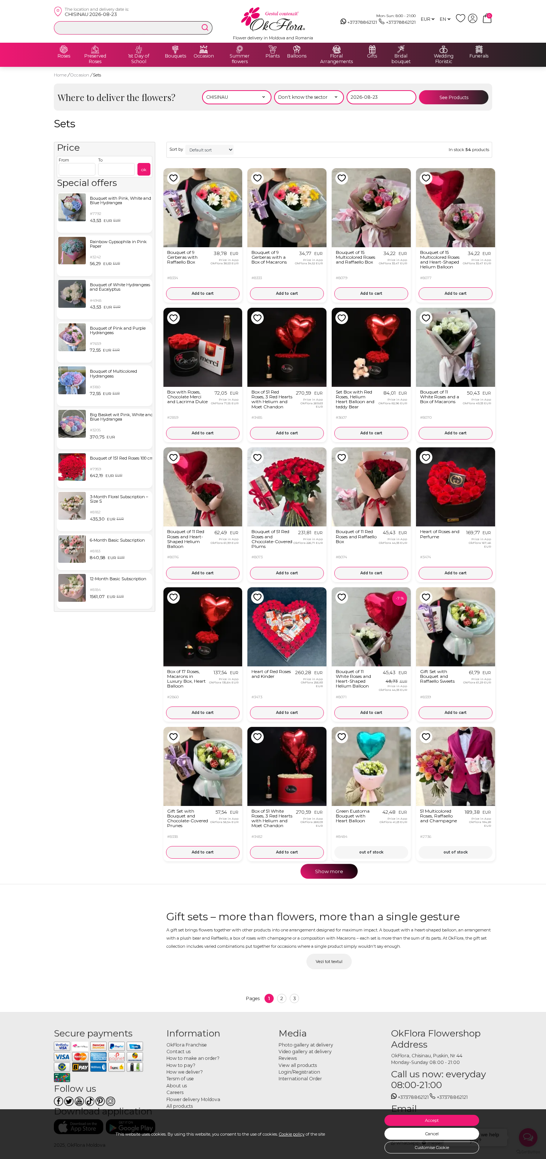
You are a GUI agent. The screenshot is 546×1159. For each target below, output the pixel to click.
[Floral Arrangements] (336, 49)
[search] (205, 27)
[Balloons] (297, 49)
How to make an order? (193, 1058)
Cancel (432, 1133)
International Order (300, 1078)
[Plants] (273, 49)
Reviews (288, 1058)
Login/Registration (299, 1072)
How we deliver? (184, 1072)
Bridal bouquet (401, 58)
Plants (273, 56)
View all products (298, 1065)
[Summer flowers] (239, 49)
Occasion (204, 56)
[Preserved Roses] (95, 49)
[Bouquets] (175, 49)
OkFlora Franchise (186, 1045)
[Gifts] (372, 49)
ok (143, 169)
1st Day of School (138, 58)
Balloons (296, 56)
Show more (329, 871)
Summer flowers (240, 58)
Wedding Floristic (444, 58)
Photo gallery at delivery (306, 1045)
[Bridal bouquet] (401, 49)
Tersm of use (180, 1078)
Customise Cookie (432, 1147)
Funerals (478, 56)
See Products (453, 97)
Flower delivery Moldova (193, 1099)
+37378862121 (362, 22)
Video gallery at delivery (305, 1051)
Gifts (372, 56)
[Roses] (64, 49)
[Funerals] (479, 49)
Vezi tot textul (329, 961)
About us (176, 1085)
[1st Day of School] (139, 49)
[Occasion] (203, 49)
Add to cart (203, 293)
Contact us (178, 1051)
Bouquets (175, 56)
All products (179, 1106)
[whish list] (462, 21)
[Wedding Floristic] (443, 49)
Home (60, 75)
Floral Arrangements (336, 58)
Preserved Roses (95, 58)
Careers (174, 1092)
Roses (64, 56)
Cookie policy (292, 1134)
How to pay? (180, 1065)
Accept (432, 1120)
